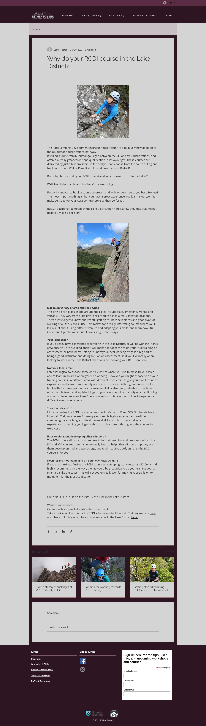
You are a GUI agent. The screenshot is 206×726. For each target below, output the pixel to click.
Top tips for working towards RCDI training (103, 588)
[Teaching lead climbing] (103, 569)
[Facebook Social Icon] (83, 661)
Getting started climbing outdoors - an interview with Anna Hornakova (152, 588)
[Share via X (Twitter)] (56, 531)
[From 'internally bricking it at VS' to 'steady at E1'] (54, 569)
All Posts (36, 29)
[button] (115, 15)
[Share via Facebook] (48, 531)
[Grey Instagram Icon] (83, 669)
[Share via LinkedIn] (63, 531)
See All (170, 551)
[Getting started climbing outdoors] (152, 569)
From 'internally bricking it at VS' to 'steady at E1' (54, 588)
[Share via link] (70, 531)
